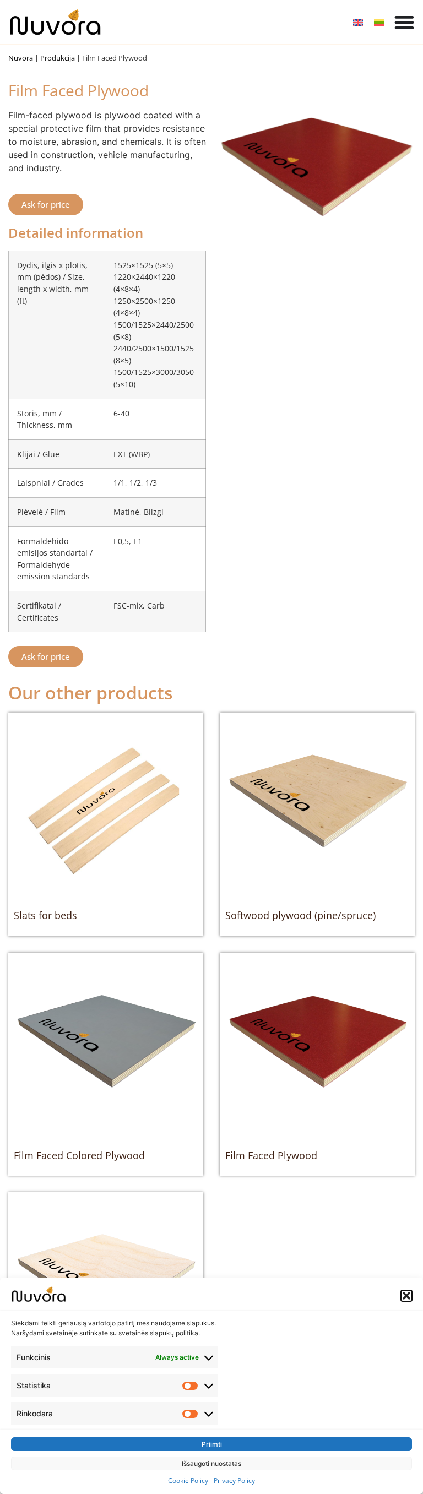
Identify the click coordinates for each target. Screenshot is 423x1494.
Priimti (212, 1444)
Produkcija (57, 58)
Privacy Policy (234, 1480)
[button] (406, 1295)
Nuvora (20, 58)
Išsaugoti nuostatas (211, 1463)
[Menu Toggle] (404, 22)
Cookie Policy (188, 1480)
